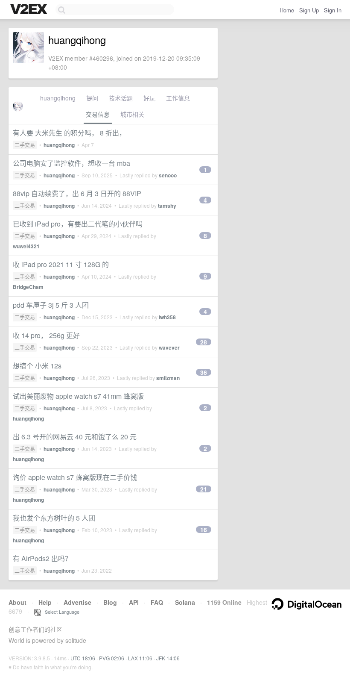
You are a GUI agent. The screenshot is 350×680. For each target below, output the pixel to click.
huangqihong (58, 98)
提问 (92, 98)
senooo (168, 175)
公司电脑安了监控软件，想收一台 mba (71, 163)
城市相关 (132, 114)
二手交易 (25, 144)
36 (203, 372)
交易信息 (98, 114)
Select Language (60, 611)
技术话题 (121, 98)
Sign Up (309, 10)
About (17, 602)
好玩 (149, 98)
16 (203, 529)
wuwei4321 (26, 246)
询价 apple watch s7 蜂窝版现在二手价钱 (75, 477)
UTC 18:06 (82, 658)
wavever (169, 347)
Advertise (77, 602)
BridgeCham (28, 287)
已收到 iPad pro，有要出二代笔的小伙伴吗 (78, 224)
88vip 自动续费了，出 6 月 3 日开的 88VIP (77, 193)
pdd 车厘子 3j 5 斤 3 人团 (51, 305)
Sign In (332, 10)
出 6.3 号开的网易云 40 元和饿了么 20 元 (75, 437)
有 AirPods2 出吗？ (42, 558)
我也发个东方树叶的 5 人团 (54, 518)
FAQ (157, 602)
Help (45, 602)
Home (287, 10)
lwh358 (167, 317)
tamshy (167, 205)
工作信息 (178, 98)
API (134, 602)
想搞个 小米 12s (37, 366)
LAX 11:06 (140, 658)
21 (203, 489)
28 (203, 342)
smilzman (168, 378)
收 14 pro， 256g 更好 (46, 335)
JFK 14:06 (168, 658)
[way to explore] (30, 10)
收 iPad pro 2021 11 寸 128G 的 (61, 264)
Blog (110, 602)
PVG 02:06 (111, 658)
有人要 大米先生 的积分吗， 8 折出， (69, 133)
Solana (185, 602)
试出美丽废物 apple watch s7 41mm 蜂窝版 (78, 396)
